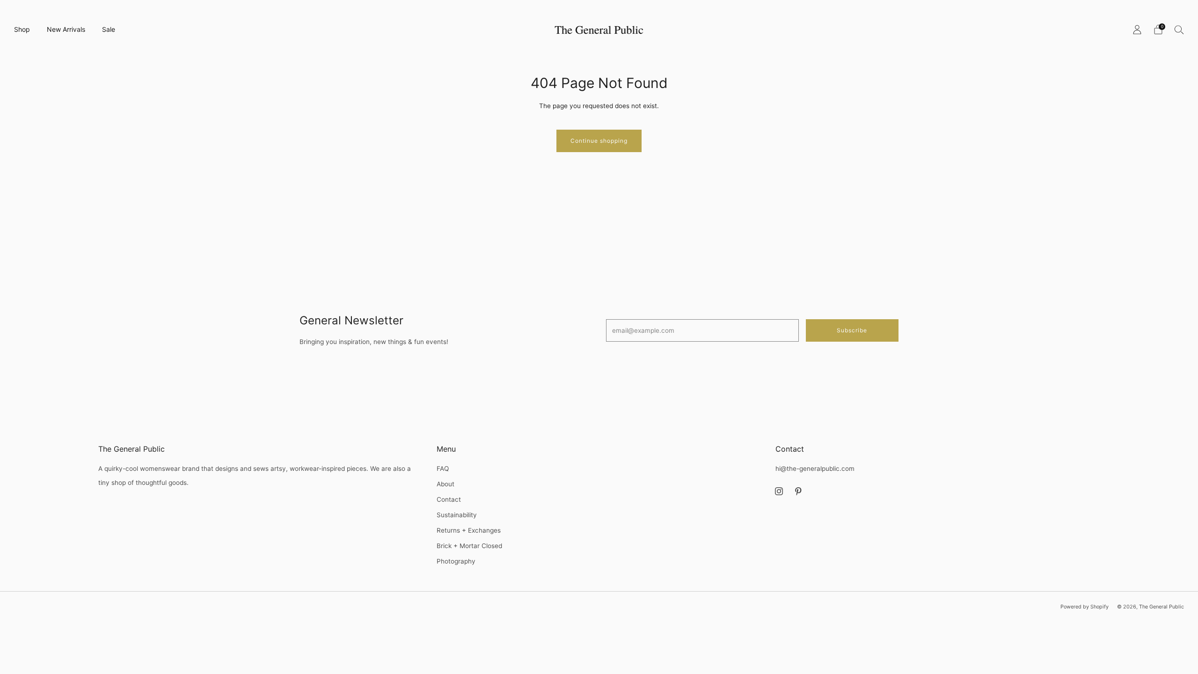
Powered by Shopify (1084, 606)
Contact (449, 499)
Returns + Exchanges (469, 530)
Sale (108, 29)
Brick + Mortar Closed (469, 545)
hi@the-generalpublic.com (815, 468)
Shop (22, 29)
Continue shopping (599, 140)
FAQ (443, 468)
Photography (456, 561)
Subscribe (852, 330)
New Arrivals (66, 29)
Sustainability (457, 515)
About (445, 484)
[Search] (1179, 29)
